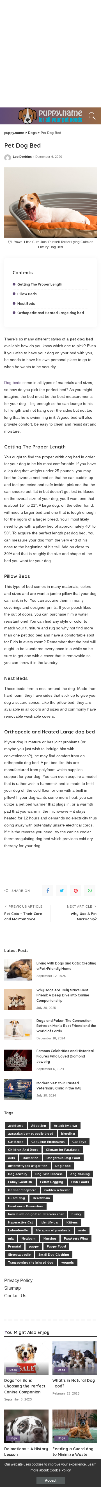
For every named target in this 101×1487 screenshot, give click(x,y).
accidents (15, 1125)
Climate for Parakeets (62, 1149)
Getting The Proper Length (39, 284)
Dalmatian (30, 1158)
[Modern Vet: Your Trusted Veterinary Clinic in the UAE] (18, 1089)
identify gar (50, 1222)
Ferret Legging (51, 1182)
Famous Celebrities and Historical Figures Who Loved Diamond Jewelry (65, 1056)
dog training (80, 1174)
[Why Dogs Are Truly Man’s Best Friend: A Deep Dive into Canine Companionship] (18, 999)
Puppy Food (56, 1246)
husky (76, 1214)
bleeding (68, 1133)
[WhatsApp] (89, 890)
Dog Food (63, 1165)
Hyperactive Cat (20, 1222)
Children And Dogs (23, 1149)
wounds (67, 1262)
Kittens (72, 1222)
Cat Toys (79, 1141)
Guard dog (16, 1198)
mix (11, 1238)
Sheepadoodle (19, 1254)
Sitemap (12, 1288)
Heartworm (41, 1198)
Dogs (13, 1369)
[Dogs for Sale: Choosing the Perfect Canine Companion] (26, 1358)
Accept (50, 1480)
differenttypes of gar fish (27, 1165)
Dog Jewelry (17, 1174)
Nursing (49, 1238)
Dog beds (12, 382)
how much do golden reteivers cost (36, 1214)
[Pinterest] (75, 890)
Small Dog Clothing (53, 1254)
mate (82, 1230)
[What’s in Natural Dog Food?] (74, 1358)
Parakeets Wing (76, 1238)
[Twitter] (61, 890)
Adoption (38, 1125)
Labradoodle (18, 1230)
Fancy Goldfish (20, 1182)
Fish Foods (80, 1182)
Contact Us (15, 1295)
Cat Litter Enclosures (48, 1141)
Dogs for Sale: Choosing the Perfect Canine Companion (24, 1386)
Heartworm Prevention (25, 1206)
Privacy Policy (18, 1280)
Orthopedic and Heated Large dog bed (50, 313)
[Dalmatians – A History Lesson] (26, 1426)
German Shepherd (22, 1190)
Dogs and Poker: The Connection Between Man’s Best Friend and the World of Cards (66, 1025)
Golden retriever (57, 1190)
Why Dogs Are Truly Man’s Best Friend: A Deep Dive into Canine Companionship (62, 995)
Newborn (29, 1238)
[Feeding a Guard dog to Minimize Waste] (74, 1426)
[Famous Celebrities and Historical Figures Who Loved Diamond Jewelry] (18, 1060)
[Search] (91, 115)
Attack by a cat (65, 1125)
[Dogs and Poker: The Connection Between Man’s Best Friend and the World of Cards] (18, 1029)
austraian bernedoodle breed (30, 1133)
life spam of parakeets (53, 1230)
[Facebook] (47, 890)
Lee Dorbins (22, 156)
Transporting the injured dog (31, 1262)
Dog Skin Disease (49, 1174)
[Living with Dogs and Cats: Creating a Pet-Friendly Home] (18, 970)
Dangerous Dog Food (63, 1158)
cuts (11, 1158)
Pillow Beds (27, 294)
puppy (34, 1246)
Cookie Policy (60, 1470)
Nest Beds (26, 303)
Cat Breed (16, 1141)
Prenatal (14, 1246)
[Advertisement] (50, 54)
